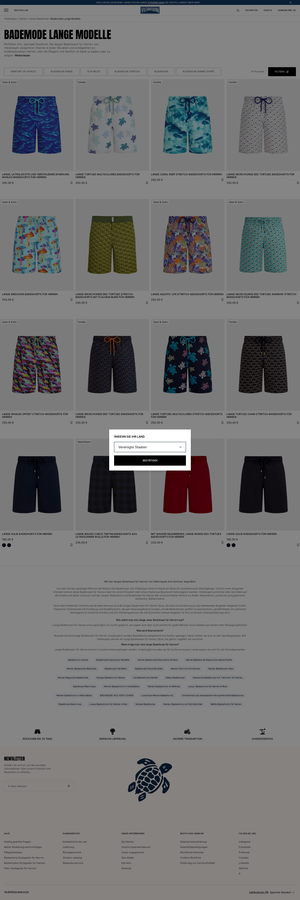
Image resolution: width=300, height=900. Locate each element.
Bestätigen (150, 460)
